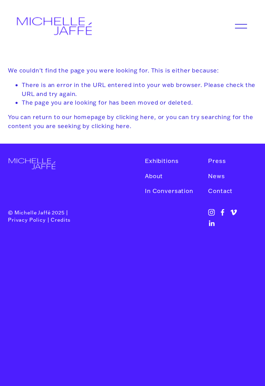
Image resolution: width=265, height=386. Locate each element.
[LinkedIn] (211, 223)
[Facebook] (222, 212)
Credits (61, 219)
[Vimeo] (233, 212)
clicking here (135, 116)
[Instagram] (211, 212)
